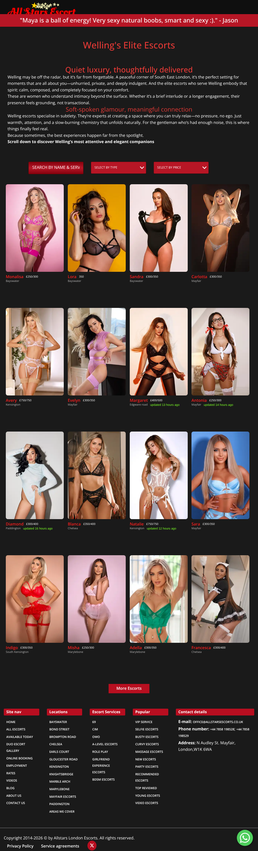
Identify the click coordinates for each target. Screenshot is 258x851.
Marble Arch (59, 781)
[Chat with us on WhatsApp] (245, 838)
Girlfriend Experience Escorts (101, 766)
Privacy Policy (20, 846)
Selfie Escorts (146, 729)
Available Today (19, 737)
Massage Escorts (149, 752)
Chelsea (55, 744)
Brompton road (62, 737)
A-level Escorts (104, 744)
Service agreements (60, 846)
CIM (95, 729)
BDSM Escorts (103, 779)
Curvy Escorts (147, 744)
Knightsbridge (61, 774)
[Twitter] (91, 845)
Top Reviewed (146, 788)
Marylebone (59, 789)
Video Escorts (146, 803)
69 (94, 722)
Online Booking (19, 758)
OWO (96, 737)
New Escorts (145, 759)
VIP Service (143, 722)
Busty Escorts (146, 737)
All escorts (15, 729)
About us (13, 795)
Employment (16, 765)
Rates (10, 773)
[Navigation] (247, 7)
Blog (10, 788)
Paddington (59, 804)
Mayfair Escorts (62, 797)
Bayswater (58, 722)
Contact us (15, 803)
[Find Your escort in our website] (41, 8)
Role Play (100, 752)
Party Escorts (146, 766)
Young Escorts (147, 795)
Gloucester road (63, 759)
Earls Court (59, 752)
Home (10, 722)
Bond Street (59, 729)
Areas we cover (62, 811)
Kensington (59, 766)
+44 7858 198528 (222, 729)
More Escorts (129, 688)
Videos (11, 780)
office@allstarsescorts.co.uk (218, 722)
